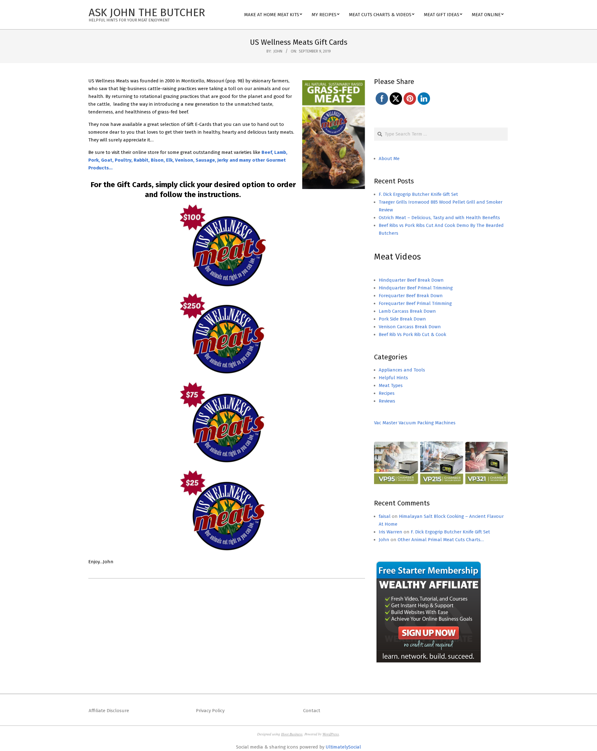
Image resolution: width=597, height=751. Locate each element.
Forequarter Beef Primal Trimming (415, 303)
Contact (311, 710)
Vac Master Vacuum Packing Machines (415, 423)
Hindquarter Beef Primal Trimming (416, 288)
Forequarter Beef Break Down (411, 295)
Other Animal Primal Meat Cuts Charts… (441, 539)
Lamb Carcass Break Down (407, 311)
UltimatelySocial (343, 747)
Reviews (387, 401)
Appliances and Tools (402, 370)
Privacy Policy (210, 710)
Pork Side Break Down (402, 319)
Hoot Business (292, 733)
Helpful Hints (393, 377)
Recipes (387, 393)
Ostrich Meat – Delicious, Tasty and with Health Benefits (439, 217)
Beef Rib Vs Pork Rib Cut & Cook (412, 334)
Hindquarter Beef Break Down (411, 280)
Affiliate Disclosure (109, 710)
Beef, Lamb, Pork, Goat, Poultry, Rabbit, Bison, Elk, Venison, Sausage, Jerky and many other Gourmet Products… (187, 160)
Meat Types (391, 385)
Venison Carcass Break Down (410, 326)
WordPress (330, 733)
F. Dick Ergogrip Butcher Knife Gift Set (418, 194)
